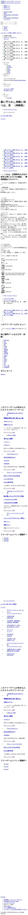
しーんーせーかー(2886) (8, 604)
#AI (5, 364)
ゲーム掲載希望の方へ (10, 907)
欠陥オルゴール (8, 421)
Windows (3, 374)
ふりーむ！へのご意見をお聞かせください (15, 909)
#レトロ (6, 30)
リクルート (7, 442)
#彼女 (5, 343)
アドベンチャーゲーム (10, 300)
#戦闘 (5, 351)
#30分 (5, 361)
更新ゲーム (7, 7)
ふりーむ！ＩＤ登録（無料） (9, 33)
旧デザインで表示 (9, 904)
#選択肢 (6, 349)
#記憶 (5, 346)
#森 (5, 358)
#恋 (5, 362)
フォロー (3, 119)
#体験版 (6, 353)
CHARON (6, 460)
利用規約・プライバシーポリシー (13, 899)
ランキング (7, 9)
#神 (5, 345)
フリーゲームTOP (9, 298)
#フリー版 (6, 365)
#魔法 (5, 356)
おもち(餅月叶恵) (8, 479)
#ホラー (6, 26)
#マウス (6, 354)
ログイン (19, 33)
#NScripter (6, 340)
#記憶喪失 (6, 367)
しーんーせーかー (6, 116)
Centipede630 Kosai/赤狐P (10, 499)
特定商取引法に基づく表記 (11, 901)
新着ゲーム (7, 6)
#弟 (5, 341)
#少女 (5, 348)
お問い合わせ (7, 906)
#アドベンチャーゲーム (10, 109)
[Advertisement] (14, 134)
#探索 (5, 28)
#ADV (5, 359)
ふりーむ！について (9, 903)
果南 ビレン (7, 521)
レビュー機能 (11, 328)
